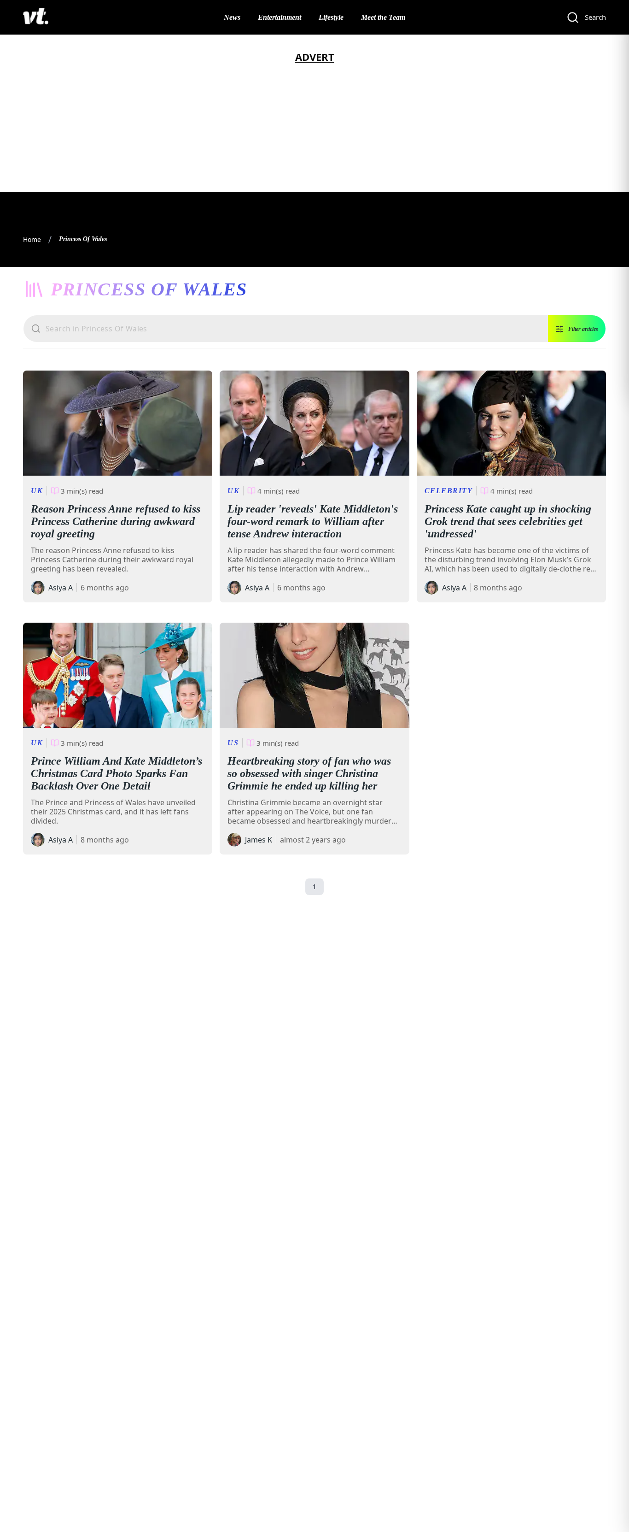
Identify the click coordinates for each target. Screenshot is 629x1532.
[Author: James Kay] (234, 840)
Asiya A (60, 587)
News (232, 17)
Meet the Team (383, 17)
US (233, 743)
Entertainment (279, 17)
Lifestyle (331, 17)
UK (37, 491)
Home (32, 239)
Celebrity (449, 491)
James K (258, 840)
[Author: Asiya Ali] (38, 588)
